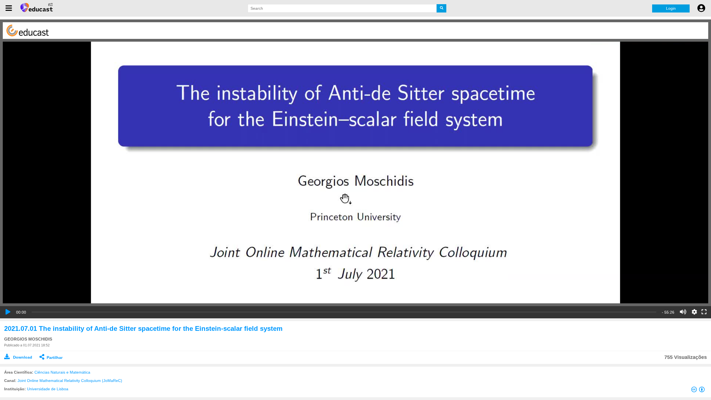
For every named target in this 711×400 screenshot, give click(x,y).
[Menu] (9, 8)
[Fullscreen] (704, 312)
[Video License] (699, 390)
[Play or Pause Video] (8, 312)
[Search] (441, 8)
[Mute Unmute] (683, 312)
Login (671, 8)
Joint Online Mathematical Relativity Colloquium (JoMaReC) (69, 380)
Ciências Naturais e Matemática (62, 372)
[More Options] (694, 312)
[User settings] (701, 8)
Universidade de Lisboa (47, 389)
